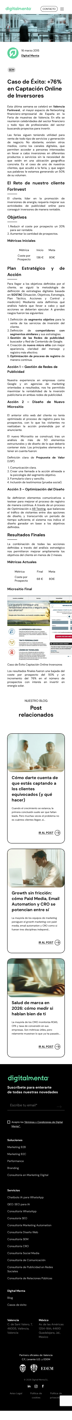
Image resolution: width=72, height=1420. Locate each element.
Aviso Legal (16, 1393)
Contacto (49, 8)
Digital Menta (30, 55)
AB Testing (39, 509)
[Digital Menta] (18, 9)
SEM (11, 70)
